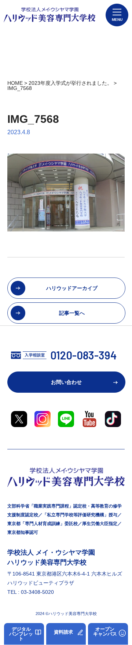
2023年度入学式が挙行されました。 (70, 83)
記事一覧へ (72, 313)
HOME (15, 83)
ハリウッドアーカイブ (72, 288)
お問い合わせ (66, 382)
